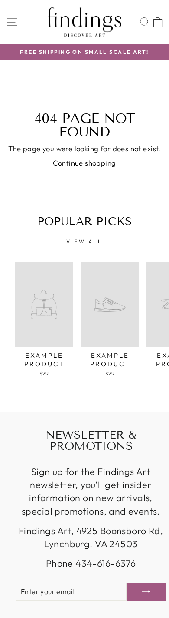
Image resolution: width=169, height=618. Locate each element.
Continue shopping (84, 162)
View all (84, 241)
